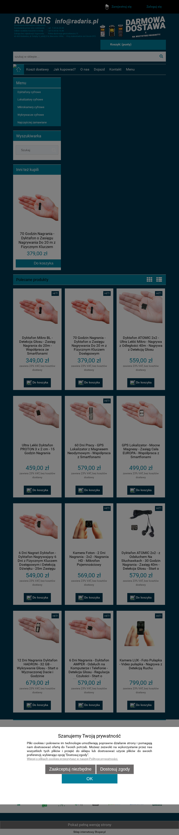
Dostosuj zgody (115, 769)
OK (89, 778)
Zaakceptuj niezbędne (70, 769)
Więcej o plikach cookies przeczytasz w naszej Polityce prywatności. (72, 759)
